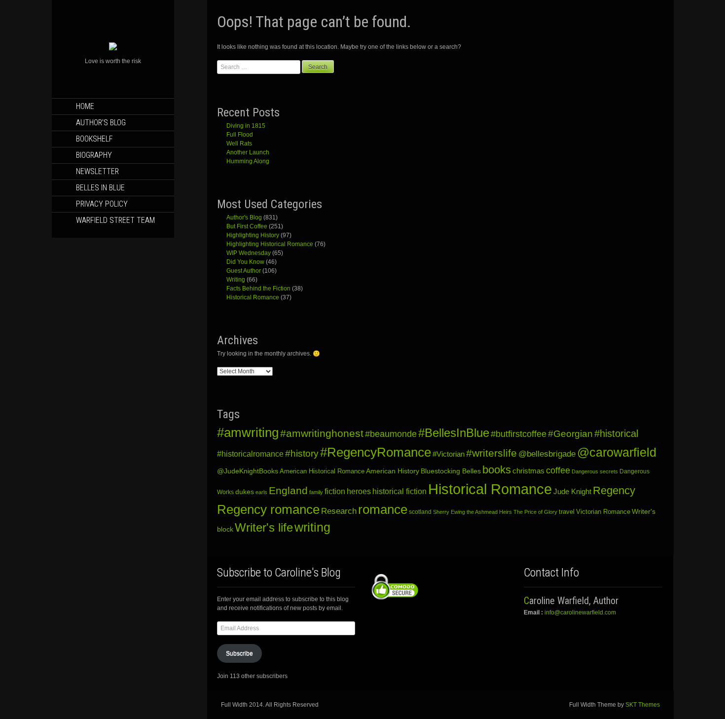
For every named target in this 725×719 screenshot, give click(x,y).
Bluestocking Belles (451, 471)
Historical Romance (252, 297)
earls (261, 492)
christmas (528, 471)
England (288, 490)
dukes (244, 492)
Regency (614, 490)
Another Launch (247, 152)
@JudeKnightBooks (247, 471)
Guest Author (243, 270)
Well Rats (239, 143)
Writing (235, 279)
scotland (420, 511)
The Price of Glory (535, 512)
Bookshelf (94, 139)
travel (567, 511)
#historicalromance (250, 454)
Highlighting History (252, 235)
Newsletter (97, 171)
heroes (359, 491)
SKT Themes (642, 704)
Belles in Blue (100, 187)
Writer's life (264, 527)
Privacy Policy (102, 204)
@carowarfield (616, 452)
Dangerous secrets (595, 471)
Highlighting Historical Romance (269, 244)
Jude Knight (572, 491)
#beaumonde (391, 434)
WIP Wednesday (248, 253)
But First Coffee (246, 226)
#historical (616, 433)
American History (392, 471)
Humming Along (247, 161)
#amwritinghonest (321, 433)
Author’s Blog (101, 122)
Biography (94, 155)
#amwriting (248, 432)
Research (339, 511)
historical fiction (399, 491)
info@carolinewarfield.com (580, 612)
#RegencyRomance (375, 452)
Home (85, 106)
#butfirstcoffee (518, 434)
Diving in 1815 (245, 125)
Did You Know (245, 261)
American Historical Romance (322, 471)
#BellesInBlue (453, 433)
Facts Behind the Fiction (258, 288)
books (496, 470)
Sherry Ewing (449, 512)
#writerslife (491, 453)
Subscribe (239, 653)
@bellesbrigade (547, 454)
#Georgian (570, 434)
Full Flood (239, 134)
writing (312, 527)
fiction (335, 491)
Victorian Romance (603, 511)
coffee (558, 470)
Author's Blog (244, 217)
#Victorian (449, 454)
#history (302, 453)
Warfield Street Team (115, 220)
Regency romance (268, 509)
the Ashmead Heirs (489, 512)
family (316, 492)
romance (382, 509)
